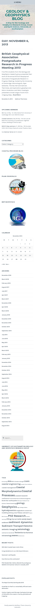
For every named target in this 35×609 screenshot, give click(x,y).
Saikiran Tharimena (21, 99)
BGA (9, 481)
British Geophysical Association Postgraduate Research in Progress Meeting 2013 (17, 60)
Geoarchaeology (11, 503)
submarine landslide (8, 532)
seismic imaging (9, 529)
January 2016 (6, 315)
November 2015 (6, 322)
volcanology (7, 536)
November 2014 (6, 366)
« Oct (3, 264)
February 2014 (6, 402)
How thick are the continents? (11, 559)
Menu (18, 2)
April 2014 (5, 394)
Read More (17, 95)
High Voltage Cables (22, 507)
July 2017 (4, 291)
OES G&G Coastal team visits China (12, 547)
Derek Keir (5, 500)
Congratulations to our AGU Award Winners (15, 551)
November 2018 (6, 275)
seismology (24, 529)
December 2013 (6, 410)
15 (20, 251)
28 (16, 259)
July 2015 (4, 334)
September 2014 (6, 374)
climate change (19, 481)
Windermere (21, 535)
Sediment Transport (13, 526)
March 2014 (5, 398)
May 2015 (4, 342)
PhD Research (17, 515)
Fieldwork (24, 500)
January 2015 (6, 358)
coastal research (21, 496)
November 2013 (6, 414)
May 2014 (4, 390)
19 (7, 255)
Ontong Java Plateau (15, 513)
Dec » (7, 264)
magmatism (20, 510)
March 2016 (5, 311)
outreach (26, 513)
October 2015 (6, 326)
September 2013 (7, 421)
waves (15, 535)
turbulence (28, 533)
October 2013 (6, 417)
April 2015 (5, 346)
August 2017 (5, 287)
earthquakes (13, 500)
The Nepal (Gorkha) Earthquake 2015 (13, 582)
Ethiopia (20, 500)
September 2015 (6, 330)
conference (5, 498)
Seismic (28, 526)
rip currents (16, 519)
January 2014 (6, 406)
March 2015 (5, 350)
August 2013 (5, 425)
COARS (26, 481)
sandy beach (27, 519)
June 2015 (5, 338)
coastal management (9, 487)
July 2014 (4, 382)
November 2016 (6, 303)
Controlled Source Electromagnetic (20, 498)
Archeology (4, 481)
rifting (8, 519)
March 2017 (5, 299)
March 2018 (5, 279)
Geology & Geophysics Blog (17, 15)
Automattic (17, 607)
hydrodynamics (9, 510)
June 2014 (5, 386)
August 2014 (5, 378)
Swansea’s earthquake (9, 555)
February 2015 (6, 354)
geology (21, 503)
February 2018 (6, 283)
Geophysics (9, 506)
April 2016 (5, 307)
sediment (5, 522)
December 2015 (6, 319)
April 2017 (5, 295)
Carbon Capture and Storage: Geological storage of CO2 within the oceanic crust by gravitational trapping (17, 594)
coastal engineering (11, 484)
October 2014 (6, 370)
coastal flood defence (26, 484)
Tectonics (18, 532)
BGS (12, 481)
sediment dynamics (20, 522)
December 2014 (6, 362)
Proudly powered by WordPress (12, 605)
